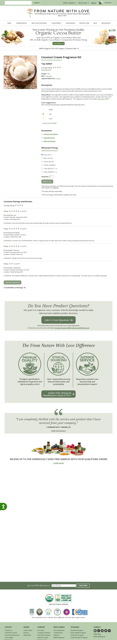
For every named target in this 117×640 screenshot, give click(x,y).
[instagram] (102, 630)
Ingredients (21, 23)
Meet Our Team (42, 637)
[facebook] (95, 630)
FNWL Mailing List (99, 637)
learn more (58, 463)
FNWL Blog (97, 634)
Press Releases (59, 630)
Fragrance (48, 76)
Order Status (27, 630)
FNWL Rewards (68, 3)
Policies (26, 633)
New (9, 23)
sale (95, 23)
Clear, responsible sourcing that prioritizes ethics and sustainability (58, 381)
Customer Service (11, 633)
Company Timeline (43, 633)
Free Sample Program (78, 633)
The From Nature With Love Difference (58, 345)
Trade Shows (58, 633)
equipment (56, 23)
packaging (70, 23)
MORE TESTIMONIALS (58, 431)
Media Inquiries (59, 637)
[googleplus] (98, 630)
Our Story (40, 630)
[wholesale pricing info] (49, 150)
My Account (82, 3)
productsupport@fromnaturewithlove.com (72, 328)
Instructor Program (77, 635)
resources (106, 23)
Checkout (108, 3)
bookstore (84, 23)
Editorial (56, 635)
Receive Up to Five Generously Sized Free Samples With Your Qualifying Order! (58, 459)
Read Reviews (46, 70)
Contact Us (8, 630)
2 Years (58, 78)
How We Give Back (43, 635)
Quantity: (45, 177)
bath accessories (39, 23)
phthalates (101, 99)
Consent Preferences (12, 635)
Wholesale (27, 635)
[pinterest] (109, 630)
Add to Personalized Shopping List (51, 60)
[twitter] (105, 630)
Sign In (93, 3)
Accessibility (9, 637)
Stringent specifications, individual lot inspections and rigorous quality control (30, 381)
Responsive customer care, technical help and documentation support (87, 381)
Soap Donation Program (79, 637)
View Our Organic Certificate (58, 604)
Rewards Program (77, 630)
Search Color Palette (50, 123)
